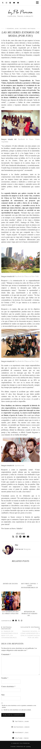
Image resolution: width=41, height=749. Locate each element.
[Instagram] (6, 3)
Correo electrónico (8, 686)
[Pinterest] (10, 3)
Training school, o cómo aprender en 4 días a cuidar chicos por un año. (30, 632)
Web (2, 695)
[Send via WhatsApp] (21, 621)
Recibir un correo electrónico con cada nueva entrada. (17, 710)
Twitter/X (21, 721)
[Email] (18, 3)
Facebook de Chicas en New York (27, 276)
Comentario (6, 654)
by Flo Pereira (20, 12)
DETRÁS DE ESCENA (10, 583)
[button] (38, 2)
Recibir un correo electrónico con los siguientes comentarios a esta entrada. (19, 706)
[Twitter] (3, 3)
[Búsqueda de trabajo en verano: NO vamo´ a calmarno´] (30, 601)
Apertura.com (19, 465)
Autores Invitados (27, 28)
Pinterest (21, 732)
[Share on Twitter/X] (18, 621)
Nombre (4, 678)
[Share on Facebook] (16, 621)
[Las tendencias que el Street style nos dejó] (11, 601)
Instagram (27, 549)
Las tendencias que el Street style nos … (10, 613)
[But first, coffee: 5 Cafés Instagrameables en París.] (30, 573)
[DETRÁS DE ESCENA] (11, 573)
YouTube (21, 738)
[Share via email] (13, 621)
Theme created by (20, 746)
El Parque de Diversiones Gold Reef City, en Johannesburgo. (9, 632)
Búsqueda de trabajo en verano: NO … (29, 613)
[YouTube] (14, 3)
